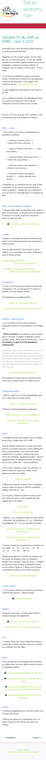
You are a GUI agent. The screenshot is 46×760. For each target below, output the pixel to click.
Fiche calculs (23, 506)
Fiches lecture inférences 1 (13, 260)
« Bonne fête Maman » (24, 598)
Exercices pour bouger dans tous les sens (24, 673)
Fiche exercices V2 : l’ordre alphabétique (23, 415)
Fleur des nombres (23, 479)
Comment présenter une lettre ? (23, 372)
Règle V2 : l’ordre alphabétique (23, 404)
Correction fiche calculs (23, 512)
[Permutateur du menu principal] (41, 25)
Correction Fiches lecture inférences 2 (25, 271)
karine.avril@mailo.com (28, 84)
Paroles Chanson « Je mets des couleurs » (23, 627)
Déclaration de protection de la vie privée (23, 752)
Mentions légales (23, 750)
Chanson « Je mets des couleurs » (24, 621)
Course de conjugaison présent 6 (23, 303)
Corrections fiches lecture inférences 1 (19, 269)
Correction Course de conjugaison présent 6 (23, 308)
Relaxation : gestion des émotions (24, 224)
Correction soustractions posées (23, 575)
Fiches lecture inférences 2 (25, 263)
